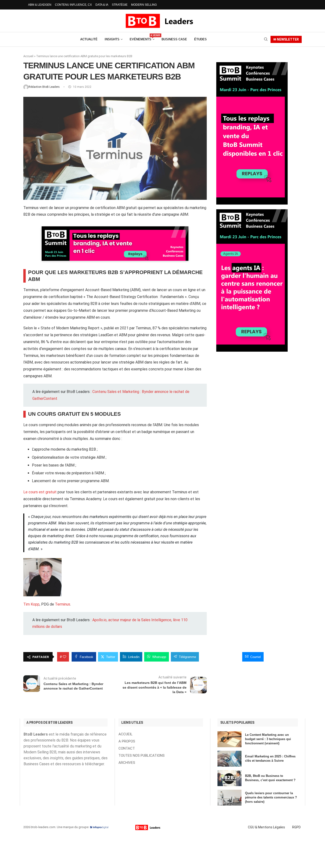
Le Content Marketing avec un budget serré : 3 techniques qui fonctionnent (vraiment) (268, 739)
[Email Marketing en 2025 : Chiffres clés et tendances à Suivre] (229, 759)
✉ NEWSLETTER (286, 39)
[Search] (265, 39)
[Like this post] (64, 657)
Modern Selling (144, 4)
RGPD (296, 827)
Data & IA (101, 4)
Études (200, 39)
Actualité (89, 39)
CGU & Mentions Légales (266, 827)
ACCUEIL (125, 734)
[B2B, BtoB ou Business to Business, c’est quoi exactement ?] (229, 778)
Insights (112, 39)
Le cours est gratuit (40, 492)
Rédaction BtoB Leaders (44, 87)
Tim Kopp (31, 604)
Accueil (28, 56)
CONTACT (126, 748)
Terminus (62, 604)
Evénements (142, 37)
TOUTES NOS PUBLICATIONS (141, 755)
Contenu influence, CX (73, 4)
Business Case (174, 39)
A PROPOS (126, 741)
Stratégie (120, 4)
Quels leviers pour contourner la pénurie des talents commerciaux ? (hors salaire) (271, 797)
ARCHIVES (126, 763)
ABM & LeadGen (39, 4)
